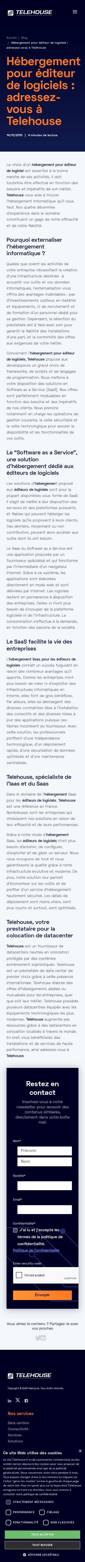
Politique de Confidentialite (36, 1251)
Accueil (12, 38)
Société (19, 1176)
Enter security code (27, 1263)
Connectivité (18, 1429)
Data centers (18, 1423)
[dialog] (42, 1504)
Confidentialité (24, 1223)
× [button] (80, 1451)
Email (17, 1199)
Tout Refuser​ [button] (42, 1545)
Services (15, 1435)
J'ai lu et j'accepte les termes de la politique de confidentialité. (40, 1237)
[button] (42, 1554)
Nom (17, 1141)
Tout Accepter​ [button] (42, 1534)
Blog (24, 38)
